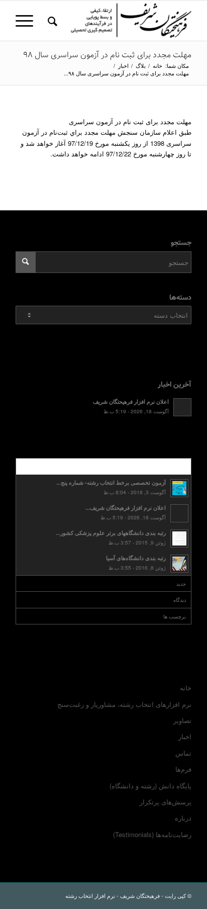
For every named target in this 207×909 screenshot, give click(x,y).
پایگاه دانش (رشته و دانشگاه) (150, 785)
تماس (183, 753)
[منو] (28, 21)
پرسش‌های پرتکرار (165, 801)
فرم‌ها (183, 769)
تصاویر (182, 720)
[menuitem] (51, 21)
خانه (185, 687)
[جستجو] (51, 21)
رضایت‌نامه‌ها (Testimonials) (152, 834)
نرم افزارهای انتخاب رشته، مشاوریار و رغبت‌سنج (124, 704)
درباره (183, 818)
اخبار (184, 736)
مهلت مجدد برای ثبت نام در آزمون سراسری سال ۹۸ (107, 55)
